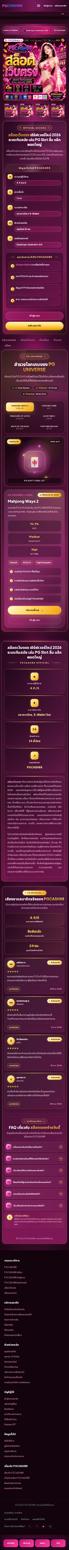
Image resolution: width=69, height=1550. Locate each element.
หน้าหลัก (11, 1543)
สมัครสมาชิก (61, 5)
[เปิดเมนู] (38, 5)
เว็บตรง (57, 340)
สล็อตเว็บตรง (27, 340)
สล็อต (8, 345)
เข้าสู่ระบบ (48, 5)
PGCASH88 (9, 340)
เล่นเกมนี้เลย (32, 610)
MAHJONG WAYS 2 (20, 407)
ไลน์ (58, 1543)
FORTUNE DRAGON (49, 427)
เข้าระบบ (26, 1543)
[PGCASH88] (12, 5)
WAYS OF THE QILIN (20, 427)
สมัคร (42, 1543)
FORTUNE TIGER (49, 407)
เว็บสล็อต (44, 340)
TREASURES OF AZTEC (20, 417)
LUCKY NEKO (49, 417)
